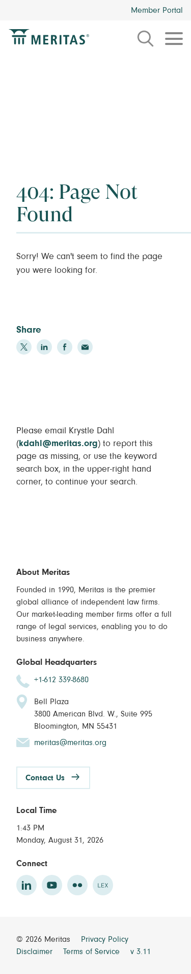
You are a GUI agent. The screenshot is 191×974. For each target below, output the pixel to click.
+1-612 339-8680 (61, 680)
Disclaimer (35, 951)
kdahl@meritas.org (58, 443)
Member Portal (157, 10)
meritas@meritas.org (70, 742)
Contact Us (45, 778)
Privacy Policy (104, 939)
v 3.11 (140, 951)
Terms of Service (92, 951)
